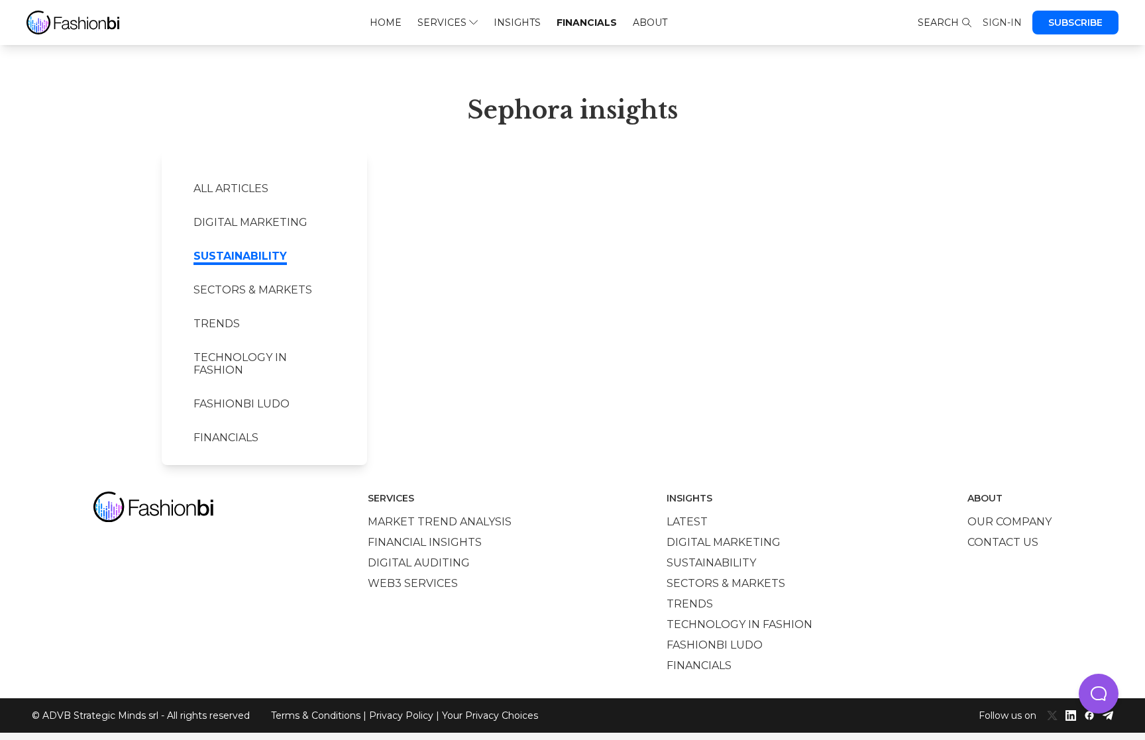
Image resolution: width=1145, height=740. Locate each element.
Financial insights (425, 542)
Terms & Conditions (315, 715)
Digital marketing (250, 222)
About (650, 22)
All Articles (230, 188)
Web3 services (413, 583)
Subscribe (1075, 22)
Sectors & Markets (252, 290)
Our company (1009, 521)
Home (386, 22)
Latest (687, 521)
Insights (517, 22)
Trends (216, 323)
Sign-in (1002, 22)
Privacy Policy (401, 715)
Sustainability (240, 256)
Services (441, 22)
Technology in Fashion (240, 363)
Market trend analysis (440, 521)
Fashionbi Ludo (241, 403)
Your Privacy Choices (490, 715)
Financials (587, 22)
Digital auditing (419, 562)
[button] (1098, 694)
